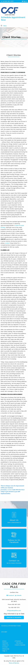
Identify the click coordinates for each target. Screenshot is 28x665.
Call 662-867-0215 (7, 1)
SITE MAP (4, 632)
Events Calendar (20, 645)
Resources (6, 649)
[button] (1, 25)
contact (7, 243)
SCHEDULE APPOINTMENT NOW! (11, 625)
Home (4, 641)
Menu (5, 25)
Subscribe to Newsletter (14, 617)
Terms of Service (14, 663)
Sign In (25, 1)
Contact (5, 647)
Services (5, 643)
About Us (5, 645)
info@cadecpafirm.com (14, 610)
